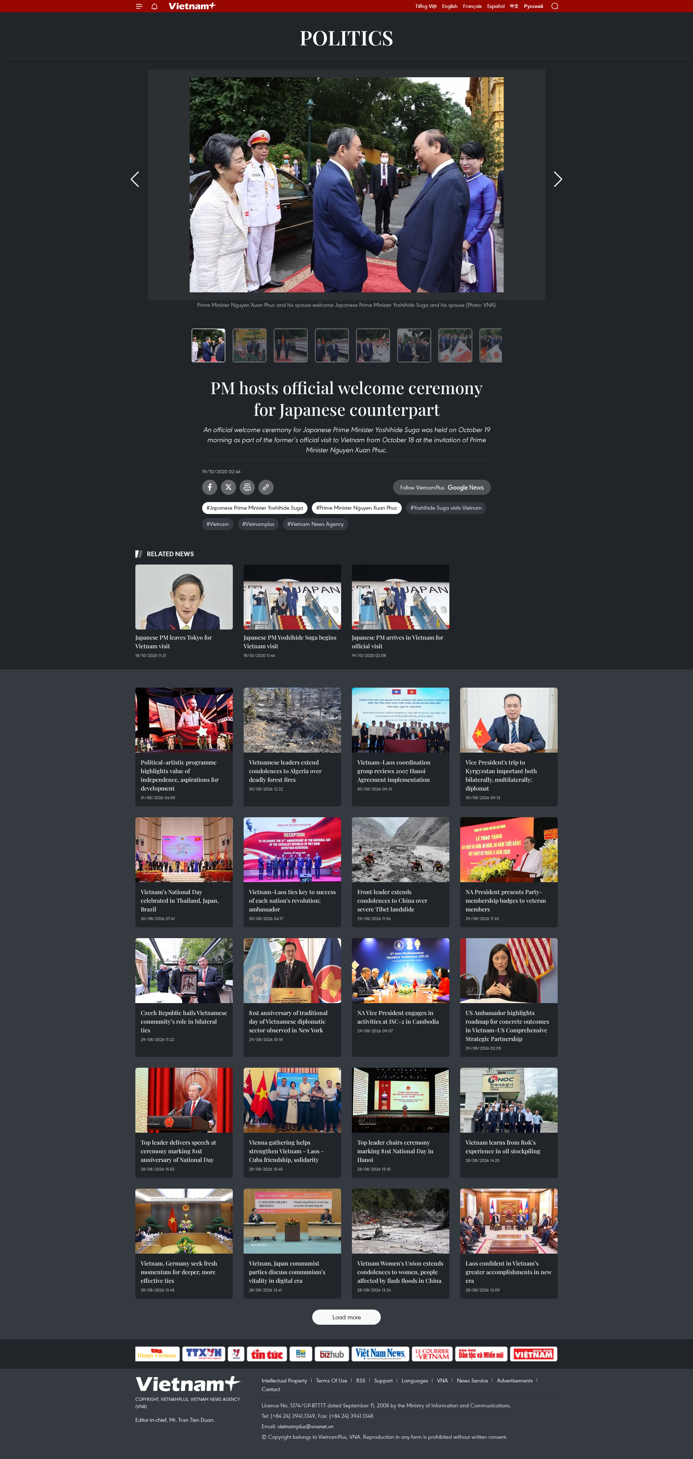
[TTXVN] (203, 1354)
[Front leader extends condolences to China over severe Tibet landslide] (400, 849)
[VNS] (381, 1354)
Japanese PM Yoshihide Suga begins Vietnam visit (290, 641)
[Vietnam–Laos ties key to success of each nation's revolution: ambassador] (292, 849)
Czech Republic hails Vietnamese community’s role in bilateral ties (184, 1021)
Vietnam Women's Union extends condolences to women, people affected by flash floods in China (400, 1271)
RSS (360, 1380)
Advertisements (515, 1380)
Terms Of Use (331, 1380)
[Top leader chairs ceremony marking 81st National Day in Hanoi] (400, 1100)
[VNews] (235, 1354)
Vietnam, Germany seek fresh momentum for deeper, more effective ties (179, 1271)
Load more (346, 1317)
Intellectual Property (284, 1380)
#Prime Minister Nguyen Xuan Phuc (356, 507)
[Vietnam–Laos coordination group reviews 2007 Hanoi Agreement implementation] (400, 720)
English (450, 6)
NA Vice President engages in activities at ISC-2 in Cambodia (398, 1017)
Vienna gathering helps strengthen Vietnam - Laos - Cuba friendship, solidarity (286, 1150)
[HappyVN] (157, 1354)
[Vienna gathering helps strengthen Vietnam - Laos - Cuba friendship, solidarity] (292, 1100)
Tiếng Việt (426, 6)
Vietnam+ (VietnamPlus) (193, 6)
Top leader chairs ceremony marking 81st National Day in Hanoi (395, 1150)
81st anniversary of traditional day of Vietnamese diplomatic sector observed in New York (288, 1021)
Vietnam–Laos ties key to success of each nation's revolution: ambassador (292, 900)
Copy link (266, 487)
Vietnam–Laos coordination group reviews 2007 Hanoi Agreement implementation (394, 770)
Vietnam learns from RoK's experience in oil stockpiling (503, 1146)
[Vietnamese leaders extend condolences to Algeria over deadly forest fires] (292, 720)
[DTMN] (481, 1354)
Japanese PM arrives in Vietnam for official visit (397, 641)
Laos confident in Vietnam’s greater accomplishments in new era (509, 1271)
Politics (346, 37)
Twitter (228, 487)
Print (247, 487)
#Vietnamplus (258, 523)
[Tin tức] (267, 1354)
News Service (472, 1380)
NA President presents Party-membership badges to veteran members (506, 900)
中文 (514, 6)
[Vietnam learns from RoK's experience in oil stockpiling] (509, 1100)
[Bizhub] (332, 1354)
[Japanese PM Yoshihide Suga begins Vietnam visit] (292, 597)
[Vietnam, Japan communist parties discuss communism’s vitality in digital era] (292, 1221)
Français (472, 6)
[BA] (534, 1354)
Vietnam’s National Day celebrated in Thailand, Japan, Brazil (180, 900)
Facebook (209, 487)
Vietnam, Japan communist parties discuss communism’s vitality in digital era (287, 1271)
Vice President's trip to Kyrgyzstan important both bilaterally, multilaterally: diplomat (501, 775)
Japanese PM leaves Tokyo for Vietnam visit (173, 641)
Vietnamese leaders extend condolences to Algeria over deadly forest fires (285, 770)
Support (383, 1380)
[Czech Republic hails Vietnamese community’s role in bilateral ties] (184, 970)
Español (496, 6)
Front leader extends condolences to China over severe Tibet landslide (392, 900)
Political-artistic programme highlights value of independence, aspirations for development (180, 775)
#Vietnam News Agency (315, 523)
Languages (415, 1380)
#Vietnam (217, 523)
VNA (442, 1380)
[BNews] (301, 1354)
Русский (533, 6)
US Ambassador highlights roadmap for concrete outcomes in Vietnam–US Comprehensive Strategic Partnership (507, 1025)
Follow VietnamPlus (422, 487)
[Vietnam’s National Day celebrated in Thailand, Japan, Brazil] (184, 849)
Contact (271, 1389)
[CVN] (432, 1354)
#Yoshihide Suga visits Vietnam (446, 507)
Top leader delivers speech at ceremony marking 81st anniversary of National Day (178, 1150)
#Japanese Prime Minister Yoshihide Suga (254, 507)
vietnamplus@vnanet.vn (306, 1426)
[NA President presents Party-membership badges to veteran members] (509, 849)
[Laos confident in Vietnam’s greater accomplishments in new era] (509, 1221)
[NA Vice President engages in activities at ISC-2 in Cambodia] (400, 970)
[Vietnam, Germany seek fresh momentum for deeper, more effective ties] (184, 1221)
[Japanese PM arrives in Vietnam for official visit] (400, 597)
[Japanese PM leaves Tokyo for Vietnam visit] (184, 597)
